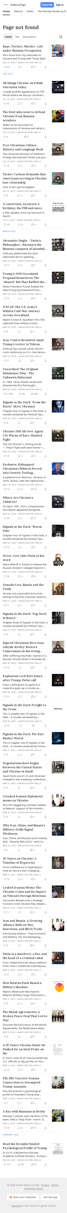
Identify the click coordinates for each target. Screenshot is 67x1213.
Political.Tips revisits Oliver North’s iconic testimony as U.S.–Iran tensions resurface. (25, 350)
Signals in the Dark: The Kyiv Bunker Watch (23, 736)
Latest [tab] (8, 36)
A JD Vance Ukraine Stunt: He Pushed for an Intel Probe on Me (24, 1049)
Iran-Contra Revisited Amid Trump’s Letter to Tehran (23, 342)
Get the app (50, 1197)
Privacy (45, 1185)
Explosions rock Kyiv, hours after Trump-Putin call (22, 678)
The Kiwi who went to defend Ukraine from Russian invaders (24, 116)
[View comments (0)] (19, 332)
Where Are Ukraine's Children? (18, 500)
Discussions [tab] (29, 36)
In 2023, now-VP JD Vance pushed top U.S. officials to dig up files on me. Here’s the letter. (25, 1059)
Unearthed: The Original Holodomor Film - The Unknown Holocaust (20, 373)
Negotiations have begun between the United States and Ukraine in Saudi (22, 767)
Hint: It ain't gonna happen (18, 187)
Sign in (60, 4)
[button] (6, 11)
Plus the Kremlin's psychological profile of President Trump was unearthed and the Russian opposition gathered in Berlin (25, 1092)
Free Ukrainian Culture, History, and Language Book (23, 147)
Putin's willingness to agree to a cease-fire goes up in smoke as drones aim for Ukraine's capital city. (24, 686)
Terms (54, 1185)
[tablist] (20, 36)
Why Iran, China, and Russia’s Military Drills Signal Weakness (24, 829)
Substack (16, 1205)
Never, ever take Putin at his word (23, 558)
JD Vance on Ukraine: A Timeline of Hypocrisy (19, 861)
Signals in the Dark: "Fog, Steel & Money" (24, 616)
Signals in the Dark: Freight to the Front (24, 707)
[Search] (60, 36)
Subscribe (47, 4)
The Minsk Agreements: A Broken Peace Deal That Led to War (25, 1016)
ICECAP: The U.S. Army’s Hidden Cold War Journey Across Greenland (21, 311)
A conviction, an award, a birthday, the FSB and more (22, 206)
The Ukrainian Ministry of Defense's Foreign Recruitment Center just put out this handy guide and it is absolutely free (24, 155)
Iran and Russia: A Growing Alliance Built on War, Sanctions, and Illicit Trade (22, 925)
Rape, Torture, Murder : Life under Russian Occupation (23, 48)
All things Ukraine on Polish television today (23, 85)
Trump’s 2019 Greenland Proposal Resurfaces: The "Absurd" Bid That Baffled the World (23, 278)
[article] (33, 56)
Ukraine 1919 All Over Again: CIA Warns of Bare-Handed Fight (23, 435)
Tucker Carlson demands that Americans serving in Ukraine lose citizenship (25, 178)
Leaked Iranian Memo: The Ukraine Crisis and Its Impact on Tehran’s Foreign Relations (24, 892)
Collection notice (33, 1188)
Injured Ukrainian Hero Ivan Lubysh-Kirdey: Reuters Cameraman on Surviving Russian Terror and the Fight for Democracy (23, 647)
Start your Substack (24, 1197)
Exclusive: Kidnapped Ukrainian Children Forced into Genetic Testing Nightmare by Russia (22, 469)
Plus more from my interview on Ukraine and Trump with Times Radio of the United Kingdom (25, 56)
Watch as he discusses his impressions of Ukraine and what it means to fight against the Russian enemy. (23, 126)
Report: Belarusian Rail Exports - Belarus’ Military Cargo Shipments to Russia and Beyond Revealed (24, 993)
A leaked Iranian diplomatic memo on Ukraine (23, 798)
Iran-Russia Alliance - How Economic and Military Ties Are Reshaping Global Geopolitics (24, 935)
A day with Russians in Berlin (24, 1111)
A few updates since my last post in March (23, 214)
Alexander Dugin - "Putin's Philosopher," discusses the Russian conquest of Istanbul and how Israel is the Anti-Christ (23, 245)
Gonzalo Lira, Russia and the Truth (23, 587)
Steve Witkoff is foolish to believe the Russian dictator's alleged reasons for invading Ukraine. (25, 566)
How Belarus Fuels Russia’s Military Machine (22, 985)
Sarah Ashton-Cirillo (29, 62)
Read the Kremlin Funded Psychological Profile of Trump (25, 1146)
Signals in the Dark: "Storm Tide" (22, 529)
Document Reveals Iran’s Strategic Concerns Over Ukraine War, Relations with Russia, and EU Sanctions (25, 902)
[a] (58, 87)
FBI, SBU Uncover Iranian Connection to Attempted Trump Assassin (21, 1082)
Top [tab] (17, 36)
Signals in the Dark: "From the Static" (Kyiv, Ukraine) (24, 404)
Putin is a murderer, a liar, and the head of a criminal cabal (25, 956)
